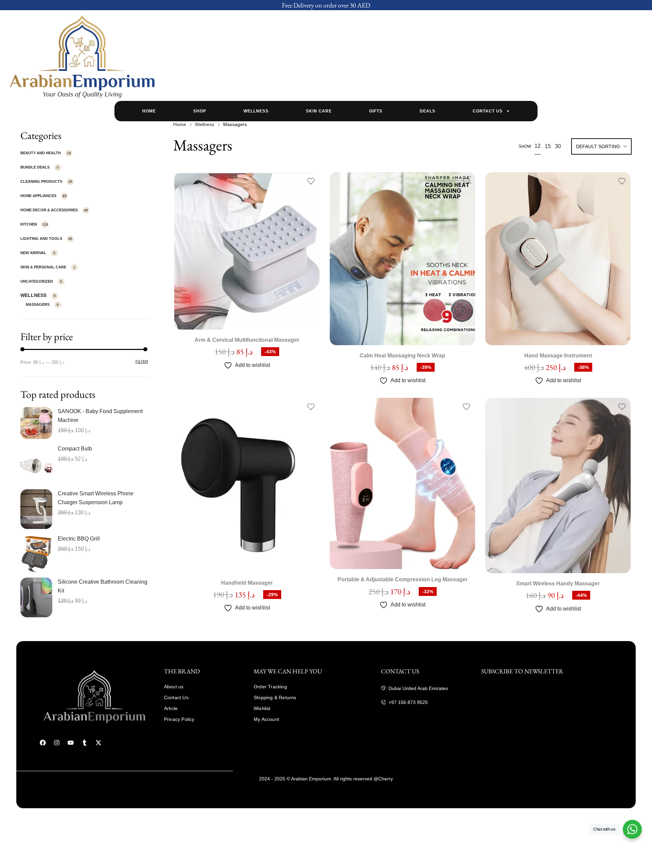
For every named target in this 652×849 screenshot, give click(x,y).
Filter (141, 361)
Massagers (38, 304)
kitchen (28, 224)
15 (548, 146)
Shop (199, 111)
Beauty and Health (40, 153)
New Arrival (33, 253)
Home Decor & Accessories (49, 210)
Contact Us (488, 111)
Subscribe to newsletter (522, 671)
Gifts (375, 111)
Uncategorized (36, 281)
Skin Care (319, 111)
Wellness (256, 111)
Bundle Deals (35, 167)
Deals (427, 111)
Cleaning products (41, 181)
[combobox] (601, 147)
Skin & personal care (43, 267)
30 (558, 146)
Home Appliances (38, 196)
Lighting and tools (41, 238)
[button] (247, 241)
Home (149, 111)
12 (538, 146)
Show (525, 146)
